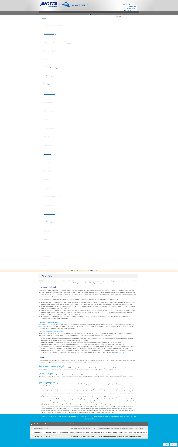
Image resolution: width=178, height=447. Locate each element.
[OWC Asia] (75, 4)
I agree (166, 445)
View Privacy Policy (90, 419)
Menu (40, 11)
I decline (174, 445)
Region (128, 4)
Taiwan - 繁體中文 (132, 8)
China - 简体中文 (131, 6)
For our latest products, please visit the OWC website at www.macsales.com (89, 271)
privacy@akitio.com (118, 352)
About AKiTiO (127, 10)
